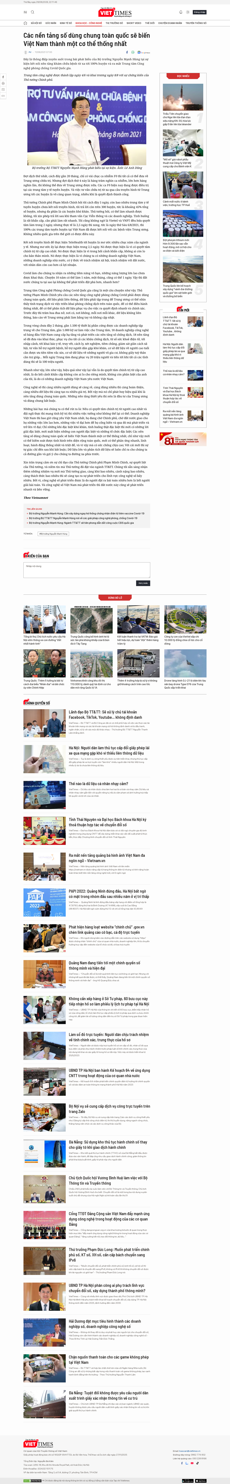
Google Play (201, 1481)
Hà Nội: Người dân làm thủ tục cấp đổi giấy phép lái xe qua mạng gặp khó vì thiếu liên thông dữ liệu (174, 353)
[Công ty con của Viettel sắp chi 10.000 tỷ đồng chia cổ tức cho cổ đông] (185, 619)
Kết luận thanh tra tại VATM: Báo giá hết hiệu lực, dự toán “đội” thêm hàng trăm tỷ (137, 640)
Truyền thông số (196, 23)
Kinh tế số (66, 23)
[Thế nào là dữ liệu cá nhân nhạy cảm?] (195, 375)
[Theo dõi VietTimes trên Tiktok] (197, 1463)
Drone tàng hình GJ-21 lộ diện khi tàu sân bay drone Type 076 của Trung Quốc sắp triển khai (185, 684)
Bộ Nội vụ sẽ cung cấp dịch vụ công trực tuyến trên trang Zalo (109, 1109)
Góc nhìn (50, 23)
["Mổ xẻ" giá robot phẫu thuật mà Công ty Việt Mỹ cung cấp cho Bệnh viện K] (183, 142)
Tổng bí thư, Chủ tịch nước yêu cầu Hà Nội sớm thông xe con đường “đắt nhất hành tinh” (44, 640)
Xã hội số (36, 23)
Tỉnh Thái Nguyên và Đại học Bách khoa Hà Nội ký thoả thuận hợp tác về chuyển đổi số (174, 395)
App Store (188, 1481)
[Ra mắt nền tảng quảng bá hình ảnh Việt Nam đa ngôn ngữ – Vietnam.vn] (195, 415)
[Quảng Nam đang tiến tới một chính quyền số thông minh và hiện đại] (44, 974)
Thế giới (150, 23)
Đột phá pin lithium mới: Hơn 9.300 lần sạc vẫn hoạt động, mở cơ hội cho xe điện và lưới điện (177, 245)
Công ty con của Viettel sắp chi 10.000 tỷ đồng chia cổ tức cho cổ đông (183, 640)
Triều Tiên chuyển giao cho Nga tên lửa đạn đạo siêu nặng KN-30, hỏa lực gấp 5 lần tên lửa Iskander (177, 119)
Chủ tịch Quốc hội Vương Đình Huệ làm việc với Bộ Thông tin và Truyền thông (108, 1180)
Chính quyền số (37, 703)
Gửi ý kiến (143, 583)
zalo (187, 1463)
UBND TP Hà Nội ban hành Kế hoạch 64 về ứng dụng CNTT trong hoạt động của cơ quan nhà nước (109, 1073)
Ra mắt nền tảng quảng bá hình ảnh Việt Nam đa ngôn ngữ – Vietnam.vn (173, 416)
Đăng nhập (199, 12)
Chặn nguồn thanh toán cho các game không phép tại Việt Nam (109, 1359)
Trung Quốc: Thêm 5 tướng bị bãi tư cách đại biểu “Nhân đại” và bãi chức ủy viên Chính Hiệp (43, 684)
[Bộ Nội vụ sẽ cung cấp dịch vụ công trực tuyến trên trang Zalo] (44, 1117)
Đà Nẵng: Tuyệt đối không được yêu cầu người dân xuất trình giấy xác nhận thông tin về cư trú (108, 1395)
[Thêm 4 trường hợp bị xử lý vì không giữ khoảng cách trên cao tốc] (138, 663)
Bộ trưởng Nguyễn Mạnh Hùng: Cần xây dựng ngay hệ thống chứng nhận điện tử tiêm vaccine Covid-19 (86, 513)
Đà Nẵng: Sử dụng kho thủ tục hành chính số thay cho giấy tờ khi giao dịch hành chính (108, 1144)
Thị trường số (114, 23)
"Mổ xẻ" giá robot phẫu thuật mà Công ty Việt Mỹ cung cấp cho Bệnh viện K (177, 163)
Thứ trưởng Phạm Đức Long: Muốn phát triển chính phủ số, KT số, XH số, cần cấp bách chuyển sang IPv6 (109, 1254)
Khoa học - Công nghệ (89, 23)
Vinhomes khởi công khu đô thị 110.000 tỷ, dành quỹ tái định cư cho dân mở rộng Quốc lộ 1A (90, 684)
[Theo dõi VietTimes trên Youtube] (192, 1463)
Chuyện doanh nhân (170, 23)
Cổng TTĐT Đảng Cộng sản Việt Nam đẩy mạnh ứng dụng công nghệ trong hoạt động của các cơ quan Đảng (109, 1219)
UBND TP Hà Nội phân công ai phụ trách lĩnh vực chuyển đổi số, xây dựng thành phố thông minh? (107, 1288)
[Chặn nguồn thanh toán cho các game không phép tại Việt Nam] (44, 1368)
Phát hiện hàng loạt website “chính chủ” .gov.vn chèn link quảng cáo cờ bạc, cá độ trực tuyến (106, 929)
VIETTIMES (115, 12)
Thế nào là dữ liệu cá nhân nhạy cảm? (173, 372)
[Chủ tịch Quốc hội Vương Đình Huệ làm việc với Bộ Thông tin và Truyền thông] (44, 1189)
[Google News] (143, 52)
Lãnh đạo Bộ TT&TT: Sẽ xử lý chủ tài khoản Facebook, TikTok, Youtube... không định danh (173, 326)
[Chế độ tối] (188, 12)
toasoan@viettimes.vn (189, 1451)
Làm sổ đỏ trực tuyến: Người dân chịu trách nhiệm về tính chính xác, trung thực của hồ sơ (109, 1037)
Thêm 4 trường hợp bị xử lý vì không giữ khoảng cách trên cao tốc (137, 682)
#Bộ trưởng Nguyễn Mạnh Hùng (53, 534)
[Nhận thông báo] (181, 12)
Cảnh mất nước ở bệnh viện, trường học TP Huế (176, 203)
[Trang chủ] (25, 23)
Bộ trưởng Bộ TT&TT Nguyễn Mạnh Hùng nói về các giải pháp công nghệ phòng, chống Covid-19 (83, 518)
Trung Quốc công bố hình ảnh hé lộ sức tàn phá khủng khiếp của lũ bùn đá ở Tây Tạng (89, 640)
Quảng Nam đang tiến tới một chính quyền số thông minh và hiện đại (104, 965)
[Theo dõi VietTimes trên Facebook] (182, 1463)
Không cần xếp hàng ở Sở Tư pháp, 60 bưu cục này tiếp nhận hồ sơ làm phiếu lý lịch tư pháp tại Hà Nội (109, 1001)
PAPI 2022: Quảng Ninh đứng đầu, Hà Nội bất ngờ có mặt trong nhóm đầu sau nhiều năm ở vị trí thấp (109, 894)
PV (30, 52)
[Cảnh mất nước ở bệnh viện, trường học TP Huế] (183, 185)
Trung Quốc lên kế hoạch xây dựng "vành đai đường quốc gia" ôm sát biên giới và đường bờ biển (177, 291)
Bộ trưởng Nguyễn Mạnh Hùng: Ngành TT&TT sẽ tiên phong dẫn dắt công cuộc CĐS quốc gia (81, 522)
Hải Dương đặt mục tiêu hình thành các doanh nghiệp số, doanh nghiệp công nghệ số (105, 1324)
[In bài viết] (133, 52)
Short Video (134, 23)
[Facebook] (127, 52)
